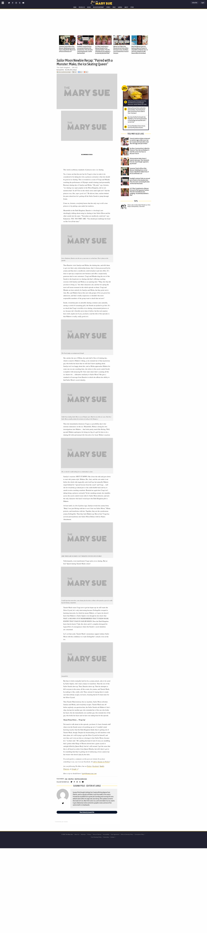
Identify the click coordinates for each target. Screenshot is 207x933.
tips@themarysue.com (89, 773)
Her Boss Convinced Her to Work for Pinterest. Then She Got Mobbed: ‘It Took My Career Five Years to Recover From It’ (140, 150)
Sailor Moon (71, 778)
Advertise (83, 834)
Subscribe (194, 2)
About (126, 7)
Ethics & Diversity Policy (127, 834)
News (74, 7)
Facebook (95, 766)
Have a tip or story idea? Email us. (137, 205)
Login (202, 2)
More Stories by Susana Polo (87, 812)
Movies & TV (82, 7)
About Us (76, 834)
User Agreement (115, 834)
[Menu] (3, 3)
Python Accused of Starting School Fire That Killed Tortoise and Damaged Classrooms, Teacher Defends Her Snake (137, 102)
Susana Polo (61, 70)
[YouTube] (23, 4)
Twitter (89, 766)
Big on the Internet (98, 7)
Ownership (106, 837)
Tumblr (102, 766)
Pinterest (66, 769)
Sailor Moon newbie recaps (81, 778)
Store (132, 7)
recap (66, 778)
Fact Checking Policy (96, 837)
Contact (112, 837)
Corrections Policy (139, 834)
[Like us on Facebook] (12, 4)
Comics (108, 7)
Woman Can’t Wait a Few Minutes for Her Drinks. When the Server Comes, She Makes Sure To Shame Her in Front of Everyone (120, 50)
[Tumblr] (19, 4)
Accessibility (106, 834)
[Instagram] (16, 4)
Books (89, 7)
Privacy (89, 834)
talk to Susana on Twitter (101, 762)
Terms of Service (97, 834)
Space (114, 7)
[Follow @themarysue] (9, 4)
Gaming (120, 7)
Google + (75, 769)
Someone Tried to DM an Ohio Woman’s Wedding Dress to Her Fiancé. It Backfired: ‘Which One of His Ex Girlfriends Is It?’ (67, 49)
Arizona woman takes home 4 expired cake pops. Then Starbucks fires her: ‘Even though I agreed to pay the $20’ (139, 160)
